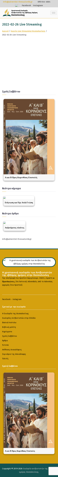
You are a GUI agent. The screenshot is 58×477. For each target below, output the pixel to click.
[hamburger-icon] (54, 13)
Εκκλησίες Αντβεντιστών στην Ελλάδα (18, 318)
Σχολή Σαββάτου (9, 336)
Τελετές (5, 358)
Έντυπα (5, 345)
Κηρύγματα (7, 331)
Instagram (17, 299)
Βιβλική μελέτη (9, 327)
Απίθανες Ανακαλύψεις (12, 350)
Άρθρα (5, 340)
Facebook (6, 299)
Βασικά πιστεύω (9, 322)
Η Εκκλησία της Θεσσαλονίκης (15, 313)
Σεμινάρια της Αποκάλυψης (14, 354)
